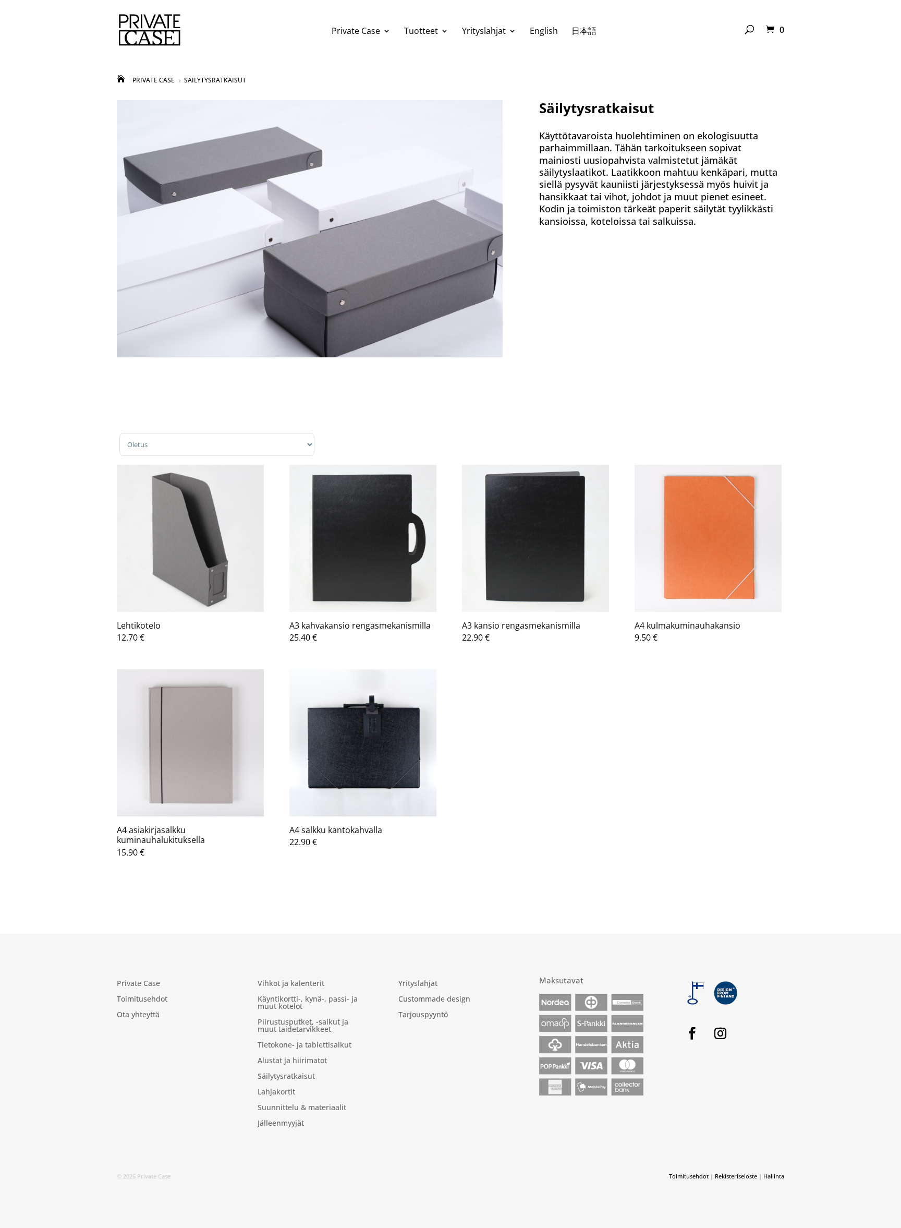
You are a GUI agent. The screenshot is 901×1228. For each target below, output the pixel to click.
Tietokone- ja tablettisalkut (304, 1045)
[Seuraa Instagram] (720, 1033)
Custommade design (434, 999)
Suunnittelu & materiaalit (302, 1108)
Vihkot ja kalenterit (291, 984)
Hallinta (773, 1176)
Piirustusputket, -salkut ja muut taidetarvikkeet (303, 1026)
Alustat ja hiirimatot (292, 1061)
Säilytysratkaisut (286, 1077)
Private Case (356, 32)
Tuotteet (421, 32)
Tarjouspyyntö (423, 1015)
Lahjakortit (276, 1092)
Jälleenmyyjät (281, 1123)
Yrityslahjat (484, 32)
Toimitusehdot (142, 999)
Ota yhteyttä (138, 1015)
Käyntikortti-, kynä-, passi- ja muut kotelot (308, 1003)
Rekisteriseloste (736, 1176)
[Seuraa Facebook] (692, 1033)
